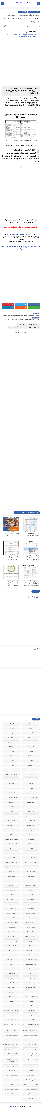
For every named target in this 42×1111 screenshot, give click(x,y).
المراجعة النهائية (11, 908)
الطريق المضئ (21, 3)
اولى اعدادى (23, 12)
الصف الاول (31, 853)
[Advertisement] (21, 61)
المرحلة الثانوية (31, 918)
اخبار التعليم (30, 793)
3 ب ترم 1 (11, 751)
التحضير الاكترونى (30, 816)
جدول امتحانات (11, 959)
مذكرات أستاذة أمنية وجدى (11, 1010)
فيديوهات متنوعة (30, 987)
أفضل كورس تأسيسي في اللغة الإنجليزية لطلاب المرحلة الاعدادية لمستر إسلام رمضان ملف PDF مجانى (31, 535)
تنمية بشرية (11, 955)
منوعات (11, 1080)
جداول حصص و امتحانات (31, 327)
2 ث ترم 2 (30, 742)
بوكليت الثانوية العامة (11, 941)
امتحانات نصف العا (31, 932)
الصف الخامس (11, 871)
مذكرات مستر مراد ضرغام (31, 1060)
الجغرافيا (30, 834)
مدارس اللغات (31, 1010)
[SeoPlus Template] (32, 1107)
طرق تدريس (11, 973)
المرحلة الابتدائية (30, 913)
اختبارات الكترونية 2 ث (31, 797)
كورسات (31, 1001)
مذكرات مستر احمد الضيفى (30, 1049)
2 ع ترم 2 (31, 751)
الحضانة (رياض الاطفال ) (11, 839)
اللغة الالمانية (11, 895)
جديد (11, 964)
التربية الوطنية (31, 821)
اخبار (11, 788)
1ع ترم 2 (11, 733)
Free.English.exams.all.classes (30, 779)
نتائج (11, 1084)
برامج (30, 941)
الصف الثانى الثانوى (31, 871)
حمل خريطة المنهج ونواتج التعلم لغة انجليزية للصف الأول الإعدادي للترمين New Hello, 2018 (20, 35)
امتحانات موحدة (30, 927)
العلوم (31, 881)
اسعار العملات (31, 802)
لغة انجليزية (30, 1006)
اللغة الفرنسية (11, 904)
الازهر (11, 807)
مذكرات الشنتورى (11, 1020)
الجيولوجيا (11, 834)
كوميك (11, 1001)
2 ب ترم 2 (30, 737)
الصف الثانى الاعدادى (11, 867)
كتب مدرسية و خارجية (31, 996)
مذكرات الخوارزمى (30, 1020)
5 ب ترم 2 (11, 765)
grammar (11, 784)
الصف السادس (11, 876)
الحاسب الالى (30, 839)
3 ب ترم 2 (30, 756)
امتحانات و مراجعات (30, 936)
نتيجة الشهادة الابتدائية (11, 1089)
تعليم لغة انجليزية (31, 950)
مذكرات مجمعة (11, 1040)
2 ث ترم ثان (31, 746)
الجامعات (11, 830)
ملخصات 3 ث (30, 1075)
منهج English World (11, 1075)
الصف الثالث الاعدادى (30, 862)
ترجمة (30, 946)
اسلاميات (11, 802)
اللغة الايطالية (11, 899)
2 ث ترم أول (11, 742)
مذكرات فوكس (31, 1040)
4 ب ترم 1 (11, 760)
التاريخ (11, 811)
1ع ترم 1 (31, 733)
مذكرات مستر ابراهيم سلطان (11, 1044)
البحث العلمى (30, 811)
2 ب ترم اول (11, 737)
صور (31, 973)
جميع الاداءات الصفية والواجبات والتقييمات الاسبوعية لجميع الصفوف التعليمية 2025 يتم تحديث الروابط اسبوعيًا (11, 584)
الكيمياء (31, 895)
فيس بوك (10, 234)
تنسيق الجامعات (30, 955)
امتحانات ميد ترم (11, 927)
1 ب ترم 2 (11, 723)
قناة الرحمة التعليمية (31, 992)
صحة (11, 969)
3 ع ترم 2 (11, 756)
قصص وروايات (11, 987)
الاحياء (30, 807)
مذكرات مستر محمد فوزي (11, 1053)
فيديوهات (11, 983)
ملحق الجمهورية (11, 1066)
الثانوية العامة (11, 825)
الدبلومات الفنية (30, 844)
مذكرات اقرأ (31, 1015)
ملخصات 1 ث (30, 1070)
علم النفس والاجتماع (30, 978)
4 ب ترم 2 (30, 765)
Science (31, 784)
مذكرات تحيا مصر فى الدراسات (31, 1030)
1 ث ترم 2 (11, 728)
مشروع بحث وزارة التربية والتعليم (11, 1060)
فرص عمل (11, 978)
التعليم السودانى (30, 825)
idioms (31, 788)
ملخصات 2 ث (11, 1070)
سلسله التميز (31, 969)
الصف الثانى (31, 867)
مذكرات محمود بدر (31, 1044)
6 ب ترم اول (31, 774)
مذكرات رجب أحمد (11, 1030)
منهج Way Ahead (30, 1080)
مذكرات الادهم (11, 1015)
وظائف (31, 1098)
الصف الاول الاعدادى (11, 853)
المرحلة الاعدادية (33, 12)
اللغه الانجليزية (31, 908)
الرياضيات (30, 848)
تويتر (38, 237)
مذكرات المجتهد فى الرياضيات (11, 1024)
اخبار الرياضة (11, 793)
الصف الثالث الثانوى (11, 862)
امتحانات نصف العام (11, 932)
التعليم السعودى (11, 821)
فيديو (30, 983)
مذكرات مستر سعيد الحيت (11, 1049)
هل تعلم (30, 1094)
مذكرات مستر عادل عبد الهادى (30, 1054)
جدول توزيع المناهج (14, 327)
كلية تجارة (11, 996)
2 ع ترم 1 (11, 746)
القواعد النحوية (11, 890)
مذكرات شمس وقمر (11, 1035)
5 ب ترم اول (31, 770)
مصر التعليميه (31, 1066)
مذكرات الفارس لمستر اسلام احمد (31, 1025)
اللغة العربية (30, 904)
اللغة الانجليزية (31, 899)
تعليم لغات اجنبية (11, 946)
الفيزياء (11, 885)
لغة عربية (11, 1006)
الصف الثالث (11, 858)
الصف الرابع (31, 876)
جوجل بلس (19, 234)
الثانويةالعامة (30, 830)
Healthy (11, 779)
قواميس (11, 992)
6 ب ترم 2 (11, 770)
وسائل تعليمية (11, 1094)
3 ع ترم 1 (31, 760)
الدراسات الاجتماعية (11, 844)
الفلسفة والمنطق (31, 885)
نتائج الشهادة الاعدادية (31, 1089)
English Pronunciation (11, 774)
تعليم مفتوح (11, 950)
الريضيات (11, 848)
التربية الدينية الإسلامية (11, 816)
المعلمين (11, 918)
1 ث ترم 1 (30, 728)
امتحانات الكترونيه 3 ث (11, 922)
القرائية (31, 890)
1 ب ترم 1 (30, 723)
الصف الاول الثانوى (31, 858)
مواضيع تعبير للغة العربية (30, 1084)
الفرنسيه (11, 881)
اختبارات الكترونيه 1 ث (11, 797)
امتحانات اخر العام (31, 922)
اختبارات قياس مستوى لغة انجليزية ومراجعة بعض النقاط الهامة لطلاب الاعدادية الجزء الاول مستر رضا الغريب (31, 584)
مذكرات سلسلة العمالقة (31, 1035)
